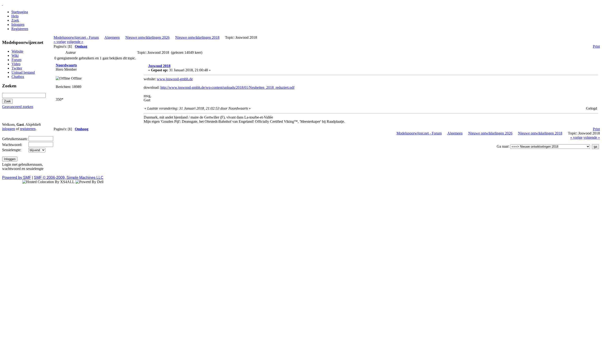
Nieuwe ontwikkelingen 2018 (197, 37)
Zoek (15, 20)
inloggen (8, 129)
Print (596, 46)
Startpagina (19, 12)
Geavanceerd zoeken (17, 107)
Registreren (19, 29)
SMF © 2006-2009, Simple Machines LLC (68, 178)
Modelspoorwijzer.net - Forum (76, 37)
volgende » (75, 42)
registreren (28, 129)
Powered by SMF (16, 178)
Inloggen (17, 25)
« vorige (60, 42)
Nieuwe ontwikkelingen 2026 (147, 37)
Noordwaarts (66, 65)
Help (15, 16)
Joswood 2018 (159, 66)
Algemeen (112, 37)
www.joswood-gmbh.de (175, 79)
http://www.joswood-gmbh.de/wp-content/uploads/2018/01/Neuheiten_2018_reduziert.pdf (227, 87)
